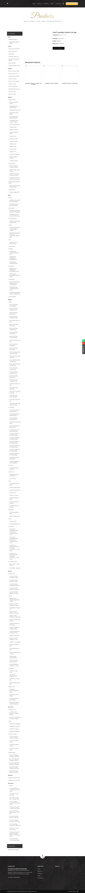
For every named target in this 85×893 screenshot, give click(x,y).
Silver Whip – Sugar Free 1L (14, 565)
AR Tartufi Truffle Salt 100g (14, 794)
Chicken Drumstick (14, 154)
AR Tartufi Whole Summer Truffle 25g (15, 821)
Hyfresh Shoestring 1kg (14, 649)
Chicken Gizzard (14, 160)
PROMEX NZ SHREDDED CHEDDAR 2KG (13, 258)
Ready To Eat (12, 686)
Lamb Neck (11, 54)
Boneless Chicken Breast (14, 113)
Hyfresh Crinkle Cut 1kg (14, 645)
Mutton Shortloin (13, 73)
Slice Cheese (12, 246)
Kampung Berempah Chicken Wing (15, 186)
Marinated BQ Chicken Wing (14, 182)
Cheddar (11, 248)
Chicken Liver (13, 144)
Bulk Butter (12, 208)
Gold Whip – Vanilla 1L (15, 568)
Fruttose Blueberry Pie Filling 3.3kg (14, 434)
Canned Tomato (13, 734)
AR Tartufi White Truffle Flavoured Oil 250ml (15, 790)
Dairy (9, 195)
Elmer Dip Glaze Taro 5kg (15, 321)
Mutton (10, 68)
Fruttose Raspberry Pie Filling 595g (14, 462)
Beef (9, 37)
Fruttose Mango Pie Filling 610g (14, 458)
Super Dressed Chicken (13, 157)
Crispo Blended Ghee (15, 523)
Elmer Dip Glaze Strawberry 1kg (14, 380)
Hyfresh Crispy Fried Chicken (14, 170)
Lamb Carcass (12, 63)
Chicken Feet (13, 136)
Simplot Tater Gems (14, 635)
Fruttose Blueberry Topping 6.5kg (14, 414)
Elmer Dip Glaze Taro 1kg (15, 384)
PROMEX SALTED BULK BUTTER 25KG (15, 215)
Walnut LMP (13, 492)
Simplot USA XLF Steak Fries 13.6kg (14, 604)
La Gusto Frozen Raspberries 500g (14, 592)
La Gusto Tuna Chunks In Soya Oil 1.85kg (14, 713)
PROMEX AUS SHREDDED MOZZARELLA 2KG (14, 270)
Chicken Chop (13, 127)
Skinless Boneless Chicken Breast (14, 117)
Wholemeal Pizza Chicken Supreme (14, 703)
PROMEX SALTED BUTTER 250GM (14, 205)
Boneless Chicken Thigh (14, 103)
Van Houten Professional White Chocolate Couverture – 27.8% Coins (14, 548)
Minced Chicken (13, 141)
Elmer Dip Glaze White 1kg (14, 388)
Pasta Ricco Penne (14, 729)
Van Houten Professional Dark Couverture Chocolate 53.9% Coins (14, 540)
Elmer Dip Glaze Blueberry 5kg (14, 309)
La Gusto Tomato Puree (14, 741)
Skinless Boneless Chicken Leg (14, 107)
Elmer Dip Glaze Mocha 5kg (14, 345)
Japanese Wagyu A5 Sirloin (15, 42)
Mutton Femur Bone (14, 81)
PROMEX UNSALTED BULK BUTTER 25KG (15, 211)
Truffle (10, 785)
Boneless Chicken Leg (15, 110)
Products (46, 3)
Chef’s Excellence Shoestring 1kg (14, 661)
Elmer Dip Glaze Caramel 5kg (14, 329)
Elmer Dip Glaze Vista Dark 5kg (15, 356)
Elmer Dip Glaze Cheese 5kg (14, 333)
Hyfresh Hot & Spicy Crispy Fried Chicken (15, 178)
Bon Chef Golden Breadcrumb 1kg (14, 771)
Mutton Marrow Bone (14, 76)
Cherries (11, 465)
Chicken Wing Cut (14, 129)
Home (33, 3)
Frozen (65, 35)
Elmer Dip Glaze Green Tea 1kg (14, 396)
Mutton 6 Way (12, 94)
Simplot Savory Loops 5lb (15, 608)
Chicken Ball (12, 189)
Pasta (10, 721)
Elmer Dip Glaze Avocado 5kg (14, 305)
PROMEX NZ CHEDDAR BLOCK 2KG (14, 253)
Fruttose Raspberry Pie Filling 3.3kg (14, 442)
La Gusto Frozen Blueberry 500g (14, 581)
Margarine (11, 509)
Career (52, 3)
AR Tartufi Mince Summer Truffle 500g (15, 825)
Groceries (10, 707)
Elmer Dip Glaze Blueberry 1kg (14, 372)
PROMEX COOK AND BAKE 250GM (15, 222)
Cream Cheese (12, 296)
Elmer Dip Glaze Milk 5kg (15, 341)
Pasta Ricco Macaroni (15, 731)
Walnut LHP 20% (14, 495)
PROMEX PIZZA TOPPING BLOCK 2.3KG (14, 289)
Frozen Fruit (12, 573)
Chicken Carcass (13, 138)
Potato (61, 35)
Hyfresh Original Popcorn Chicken (14, 166)
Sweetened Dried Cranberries (14, 475)
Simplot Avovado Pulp (14, 671)
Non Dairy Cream (13, 561)
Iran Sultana (13, 478)
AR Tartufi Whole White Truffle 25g (14, 817)
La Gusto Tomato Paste (14, 749)
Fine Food (10, 783)
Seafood (10, 775)
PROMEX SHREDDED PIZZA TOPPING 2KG (15, 293)
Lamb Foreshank (13, 51)
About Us (39, 3)
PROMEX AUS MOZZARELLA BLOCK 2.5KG (15, 275)
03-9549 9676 (16, 877)
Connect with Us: (72, 891)
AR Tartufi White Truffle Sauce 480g (14, 839)
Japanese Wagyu (13, 39)
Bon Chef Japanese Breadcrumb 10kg (14, 763)
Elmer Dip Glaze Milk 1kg (15, 400)
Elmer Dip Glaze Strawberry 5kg (14, 317)
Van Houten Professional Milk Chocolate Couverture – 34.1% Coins (14, 556)
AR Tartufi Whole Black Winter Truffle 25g (15, 812)
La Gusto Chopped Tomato (14, 745)
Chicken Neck (13, 149)
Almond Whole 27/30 (15, 487)
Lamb (9, 46)
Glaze (10, 302)
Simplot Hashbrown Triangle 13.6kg (14, 628)
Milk (10, 239)
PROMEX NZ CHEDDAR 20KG (14, 263)
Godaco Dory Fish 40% (14, 777)
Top (42, 857)
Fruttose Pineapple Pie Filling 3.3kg (14, 438)
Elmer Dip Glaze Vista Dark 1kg (15, 392)
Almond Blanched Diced (14, 484)
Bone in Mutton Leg (14, 71)
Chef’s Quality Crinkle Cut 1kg (15, 653)
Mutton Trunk (12, 84)
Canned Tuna (12, 709)
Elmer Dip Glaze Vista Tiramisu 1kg (15, 364)
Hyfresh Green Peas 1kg (14, 683)
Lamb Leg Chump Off (14, 48)
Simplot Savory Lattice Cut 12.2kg (14, 612)
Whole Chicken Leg (14, 124)
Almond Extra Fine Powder (14, 506)
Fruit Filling (11, 407)
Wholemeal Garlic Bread (14, 695)
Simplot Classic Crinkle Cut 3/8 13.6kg (15, 616)
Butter (10, 197)
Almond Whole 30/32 (15, 490)
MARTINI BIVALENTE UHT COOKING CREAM (15, 229)
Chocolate (11, 526)
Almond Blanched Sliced (14, 498)
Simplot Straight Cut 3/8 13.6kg (15, 624)
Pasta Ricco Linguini (14, 726)
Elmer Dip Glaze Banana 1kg (14, 376)
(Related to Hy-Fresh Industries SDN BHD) (18, 870)
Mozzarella (11, 266)
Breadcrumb (12, 752)
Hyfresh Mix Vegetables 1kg (13, 675)
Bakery (10, 299)
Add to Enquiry (58, 48)
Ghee (10, 518)
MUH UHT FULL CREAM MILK (13, 243)
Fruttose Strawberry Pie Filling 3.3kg (15, 446)
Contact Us (58, 3)
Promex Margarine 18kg (14, 513)
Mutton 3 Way (12, 91)
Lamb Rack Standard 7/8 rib (14, 59)
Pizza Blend (11, 279)
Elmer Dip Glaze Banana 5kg (14, 313)
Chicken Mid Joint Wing (14, 133)
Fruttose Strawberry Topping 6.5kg (15, 410)
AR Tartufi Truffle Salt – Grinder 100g (14, 798)
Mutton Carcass (12, 78)
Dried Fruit (11, 472)
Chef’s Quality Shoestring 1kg (13, 657)
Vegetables (11, 668)
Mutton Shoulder (13, 86)
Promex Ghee (13, 521)
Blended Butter (13, 218)
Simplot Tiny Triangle (15, 642)
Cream (10, 225)
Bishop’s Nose (13, 146)
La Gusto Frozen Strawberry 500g (14, 577)
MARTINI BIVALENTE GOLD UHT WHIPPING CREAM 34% (15, 235)
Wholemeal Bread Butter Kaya (14, 699)
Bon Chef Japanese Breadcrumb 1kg (14, 759)
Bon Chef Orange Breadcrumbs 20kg (14, 755)
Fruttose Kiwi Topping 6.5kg (15, 422)
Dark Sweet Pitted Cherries (14, 468)
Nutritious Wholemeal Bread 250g (14, 691)
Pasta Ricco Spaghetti (15, 723)
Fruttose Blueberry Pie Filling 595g (14, 454)
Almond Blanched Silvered (14, 502)
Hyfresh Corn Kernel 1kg (15, 679)
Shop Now (73, 3)
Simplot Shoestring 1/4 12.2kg (15, 620)
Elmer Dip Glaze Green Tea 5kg (14, 337)
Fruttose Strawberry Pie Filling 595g (15, 450)
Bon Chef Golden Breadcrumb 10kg (14, 767)
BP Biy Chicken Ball (14, 192)
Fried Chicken (12, 163)
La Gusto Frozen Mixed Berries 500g (14, 584)
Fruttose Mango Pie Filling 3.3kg (14, 426)
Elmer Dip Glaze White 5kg (14, 349)
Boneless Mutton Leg (14, 89)
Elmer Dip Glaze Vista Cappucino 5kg (15, 353)
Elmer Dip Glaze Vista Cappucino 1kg (15, 404)
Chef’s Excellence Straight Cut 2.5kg (14, 665)
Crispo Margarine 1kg (15, 516)
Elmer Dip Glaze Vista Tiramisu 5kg (15, 360)
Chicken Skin (13, 151)
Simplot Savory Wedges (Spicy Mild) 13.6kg (15, 600)
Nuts (10, 481)
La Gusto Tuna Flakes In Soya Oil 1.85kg (15, 718)
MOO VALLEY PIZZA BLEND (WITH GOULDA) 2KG (15, 283)
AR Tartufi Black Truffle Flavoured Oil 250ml (15, 803)
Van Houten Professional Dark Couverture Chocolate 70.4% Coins (14, 531)
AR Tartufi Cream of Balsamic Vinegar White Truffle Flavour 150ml (15, 834)
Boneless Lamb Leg (13, 56)
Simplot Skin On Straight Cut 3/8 (14, 638)
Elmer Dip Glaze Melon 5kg (14, 325)
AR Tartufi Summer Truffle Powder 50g (14, 807)
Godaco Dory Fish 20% (14, 780)
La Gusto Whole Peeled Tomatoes (14, 737)
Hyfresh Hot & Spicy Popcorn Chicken (14, 174)
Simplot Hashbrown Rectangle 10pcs (14, 632)
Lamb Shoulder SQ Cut (14, 65)
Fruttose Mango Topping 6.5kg (14, 418)
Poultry (10, 97)
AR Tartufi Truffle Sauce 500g (14, 829)
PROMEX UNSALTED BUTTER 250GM (15, 201)
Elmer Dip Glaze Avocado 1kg (14, 368)
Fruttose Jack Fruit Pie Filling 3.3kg (14, 430)
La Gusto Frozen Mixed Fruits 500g (14, 588)
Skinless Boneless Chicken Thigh (14, 121)
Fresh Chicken (12, 99)
